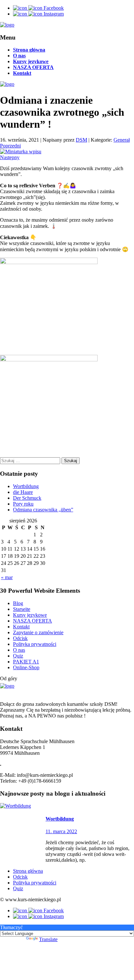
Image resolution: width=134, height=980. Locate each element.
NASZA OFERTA (33, 67)
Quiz (18, 656)
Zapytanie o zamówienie (38, 632)
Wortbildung (26, 486)
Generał (122, 140)
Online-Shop (26, 667)
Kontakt (22, 73)
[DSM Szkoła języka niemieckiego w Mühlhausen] (7, 25)
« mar (7, 577)
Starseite (21, 609)
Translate (48, 939)
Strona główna (29, 49)
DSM (81, 140)
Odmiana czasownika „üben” (43, 509)
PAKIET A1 (26, 661)
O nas (19, 55)
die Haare (23, 492)
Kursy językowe (30, 61)
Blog (18, 603)
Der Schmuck (27, 498)
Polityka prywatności (34, 644)
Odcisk (20, 638)
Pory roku (23, 504)
